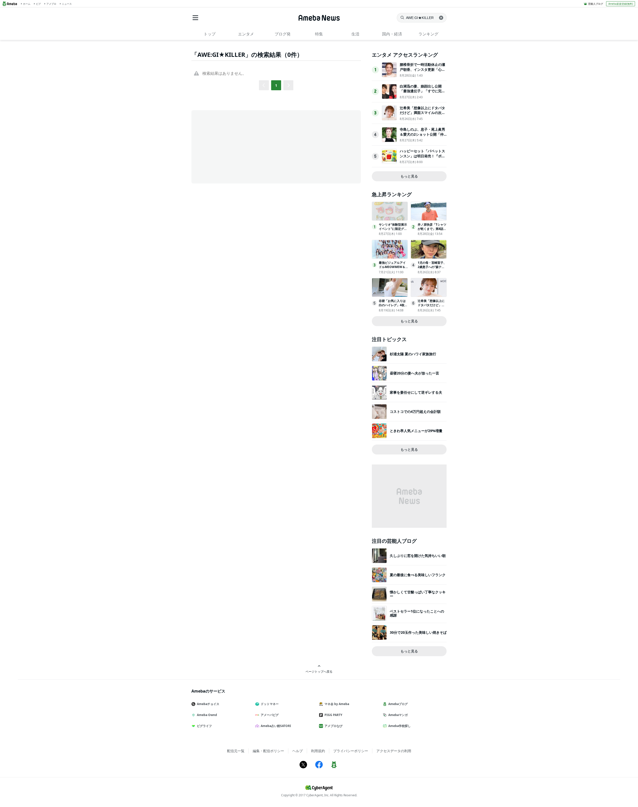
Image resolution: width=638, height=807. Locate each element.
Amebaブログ (398, 704)
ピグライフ (204, 726)
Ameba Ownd (207, 715)
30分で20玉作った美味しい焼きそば (418, 632)
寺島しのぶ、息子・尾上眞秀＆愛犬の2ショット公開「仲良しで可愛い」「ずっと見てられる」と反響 (422, 136)
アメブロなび (333, 726)
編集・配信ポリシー (268, 750)
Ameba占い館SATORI (276, 726)
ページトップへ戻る (319, 671)
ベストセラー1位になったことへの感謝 (417, 613)
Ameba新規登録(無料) (620, 3)
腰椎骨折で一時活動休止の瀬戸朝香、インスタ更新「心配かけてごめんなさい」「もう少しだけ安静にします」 (422, 72)
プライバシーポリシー (350, 750)
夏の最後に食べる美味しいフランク (418, 574)
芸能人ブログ (595, 3)
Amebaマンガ (398, 715)
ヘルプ (297, 750)
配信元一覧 (235, 750)
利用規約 (318, 750)
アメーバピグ (270, 715)
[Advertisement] (236, 146)
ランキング (428, 34)
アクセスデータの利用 (393, 750)
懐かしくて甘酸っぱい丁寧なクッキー (418, 594)
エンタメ (246, 34)
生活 (355, 34)
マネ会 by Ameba (336, 704)
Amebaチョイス (208, 704)
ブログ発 (283, 34)
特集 (319, 34)
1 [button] (276, 85)
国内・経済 (392, 34)
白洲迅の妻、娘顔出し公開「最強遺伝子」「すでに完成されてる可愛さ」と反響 (422, 91)
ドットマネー (270, 704)
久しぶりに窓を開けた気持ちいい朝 (418, 555)
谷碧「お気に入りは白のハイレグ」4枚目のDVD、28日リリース (393, 307)
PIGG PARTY (333, 715)
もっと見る (409, 176)
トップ (210, 34)
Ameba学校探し (399, 726)
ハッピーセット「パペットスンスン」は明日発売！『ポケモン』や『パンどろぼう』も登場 (422, 158)
